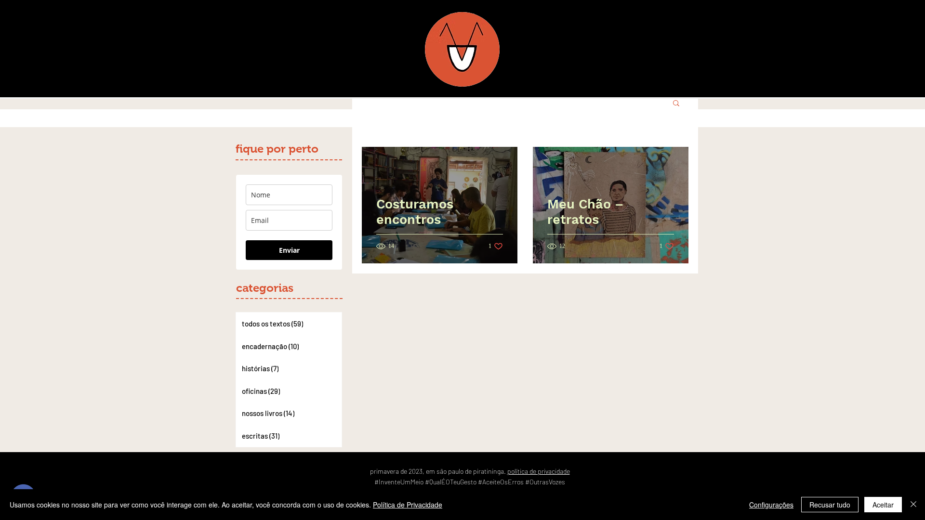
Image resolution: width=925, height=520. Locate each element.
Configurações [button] (771, 504)
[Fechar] (913, 504)
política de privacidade (538, 471)
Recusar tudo (829, 504)
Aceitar (883, 504)
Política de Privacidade (407, 504)
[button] (676, 104)
